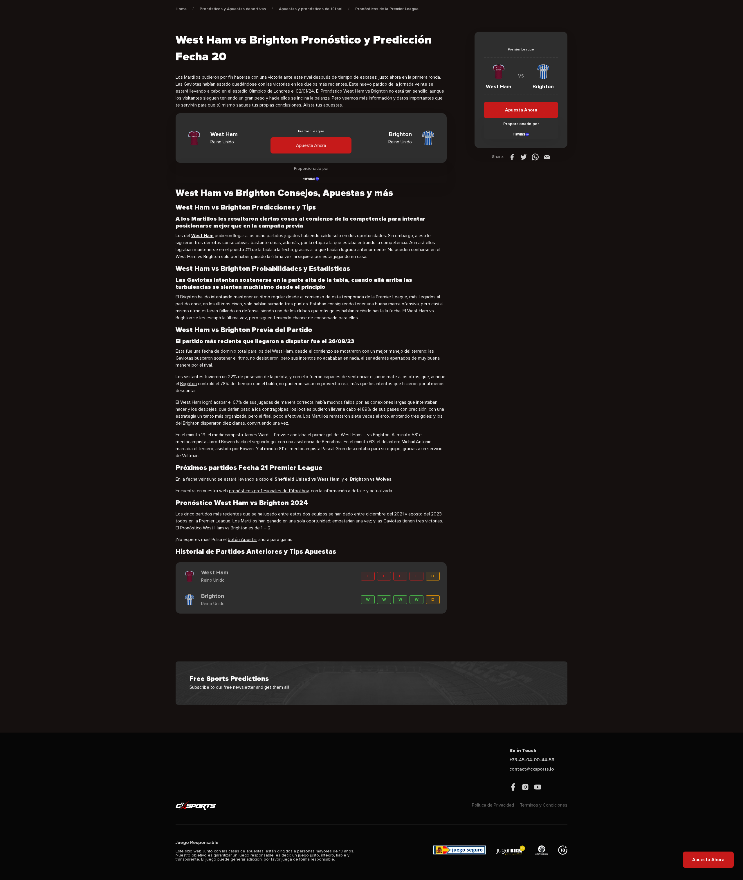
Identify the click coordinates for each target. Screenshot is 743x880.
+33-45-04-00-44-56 (531, 760)
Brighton (188, 384)
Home (181, 8)
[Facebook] (511, 157)
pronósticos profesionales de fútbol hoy (269, 491)
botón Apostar (242, 539)
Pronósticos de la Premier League (387, 8)
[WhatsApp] (535, 157)
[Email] (546, 157)
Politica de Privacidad (493, 805)
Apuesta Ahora (311, 145)
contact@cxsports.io (531, 769)
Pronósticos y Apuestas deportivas (233, 8)
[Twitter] (523, 157)
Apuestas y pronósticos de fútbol (310, 8)
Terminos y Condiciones (543, 805)
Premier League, (392, 297)
